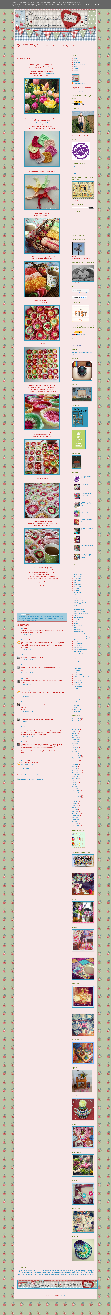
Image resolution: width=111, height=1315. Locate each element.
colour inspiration (45, 616)
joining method (34, 618)
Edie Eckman (77, 578)
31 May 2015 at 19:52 (27, 673)
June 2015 (75, 782)
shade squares (78, 697)
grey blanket (77, 670)
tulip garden (33, 620)
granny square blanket (80, 664)
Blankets (76, 60)
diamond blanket (78, 653)
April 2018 (75, 735)
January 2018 (76, 739)
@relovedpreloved (49, 73)
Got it (97, 4)
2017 (75, 169)
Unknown (24, 639)
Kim (22, 665)
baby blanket (33, 616)
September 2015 (76, 776)
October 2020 (76, 721)
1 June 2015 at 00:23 (27, 684)
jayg (75, 678)
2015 (75, 173)
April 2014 (75, 809)
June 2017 (75, 747)
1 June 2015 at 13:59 (27, 721)
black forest (77, 619)
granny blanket (78, 662)
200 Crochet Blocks (79, 568)
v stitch (75, 707)
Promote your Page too (77, 345)
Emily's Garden (78, 580)
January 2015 (76, 793)
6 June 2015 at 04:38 (27, 765)
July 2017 (74, 745)
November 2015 (76, 772)
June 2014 (75, 805)
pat (22, 628)
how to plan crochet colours (81, 676)
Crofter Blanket (78, 576)
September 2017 (76, 743)
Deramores (68, 1271)
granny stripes (77, 668)
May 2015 (74, 784)
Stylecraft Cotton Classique (81, 607)
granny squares (78, 666)
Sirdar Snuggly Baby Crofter (81, 603)
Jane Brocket (77, 592)
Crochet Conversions (79, 64)
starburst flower (42, 618)
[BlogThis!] (24, 614)
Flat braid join (77, 584)
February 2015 (76, 790)
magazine (24, 1276)
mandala (76, 688)
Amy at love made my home (29, 716)
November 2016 (76, 756)
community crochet (79, 631)
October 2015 (76, 774)
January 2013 (76, 819)
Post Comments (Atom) (31, 775)
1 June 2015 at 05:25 (27, 696)
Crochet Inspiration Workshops (40, 1274)
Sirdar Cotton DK (78, 601)
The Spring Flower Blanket (81, 613)
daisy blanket (77, 651)
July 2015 (74, 780)
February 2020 (76, 723)
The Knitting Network (79, 611)
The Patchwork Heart (80, 83)
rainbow (68, 1272)
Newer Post (21, 772)
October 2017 (76, 741)
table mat (76, 705)
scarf (75, 695)
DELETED (24, 760)
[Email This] (22, 614)
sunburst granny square (24, 620)
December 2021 (76, 719)
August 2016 (75, 760)
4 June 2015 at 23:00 (27, 755)
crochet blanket (26, 618)
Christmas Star (78, 574)
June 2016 (75, 764)
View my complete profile (79, 91)
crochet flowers (78, 647)
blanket (38, 616)
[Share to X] (25, 614)
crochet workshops (71, 1274)
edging (75, 658)
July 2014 (74, 803)
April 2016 (75, 768)
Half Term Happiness (86, 537)
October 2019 (76, 725)
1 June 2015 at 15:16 (27, 736)
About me (76, 58)
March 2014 (75, 811)
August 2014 (75, 801)
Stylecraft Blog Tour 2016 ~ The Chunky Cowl (86, 504)
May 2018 (74, 733)
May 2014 (74, 807)
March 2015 (75, 788)
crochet (20, 618)
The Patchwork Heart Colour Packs (86, 511)
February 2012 (76, 825)
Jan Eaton (76, 590)
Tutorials (76, 68)
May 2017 (74, 749)
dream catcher (78, 655)
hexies (75, 672)
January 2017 (76, 754)
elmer (39, 1276)
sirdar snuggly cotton (79, 699)
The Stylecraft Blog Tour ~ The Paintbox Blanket (86, 556)
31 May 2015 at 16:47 (27, 634)
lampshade (77, 684)
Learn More (89, 4)
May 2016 (74, 766)
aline (22, 655)
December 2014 (76, 795)
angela (23, 678)
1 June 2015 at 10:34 (27, 711)
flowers (75, 660)
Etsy (75, 582)
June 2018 (75, 731)
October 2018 (76, 729)
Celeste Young (78, 570)
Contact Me (77, 62)
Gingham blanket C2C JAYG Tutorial (87, 494)
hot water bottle (78, 674)
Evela (22, 701)
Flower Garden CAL (79, 586)
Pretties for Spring (86, 485)
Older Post (63, 772)
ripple (75, 692)
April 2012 (75, 821)
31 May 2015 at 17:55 (27, 659)
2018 (75, 167)
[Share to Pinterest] (29, 614)
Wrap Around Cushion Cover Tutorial (87, 529)
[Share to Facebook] (27, 614)
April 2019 (75, 727)
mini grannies (77, 690)
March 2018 (75, 737)
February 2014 (76, 813)
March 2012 (75, 823)
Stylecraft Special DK (42, 122)
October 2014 (76, 799)
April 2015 (75, 786)
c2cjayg (76, 623)
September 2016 (76, 758)
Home (42, 772)
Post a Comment (24, 768)
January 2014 (76, 815)
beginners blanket (78, 617)
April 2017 (75, 751)
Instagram (76, 588)
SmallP (23, 726)
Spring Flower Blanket (80, 605)
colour (75, 627)
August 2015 (75, 778)
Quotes (76, 70)
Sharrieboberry (25, 690)
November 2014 (76, 797)
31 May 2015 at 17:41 (27, 649)
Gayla (23, 742)
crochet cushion (78, 645)
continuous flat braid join (80, 633)
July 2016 (74, 762)
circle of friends (78, 625)
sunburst (61, 618)
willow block (77, 711)
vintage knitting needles (80, 709)
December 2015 (76, 770)
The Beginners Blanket (87, 545)
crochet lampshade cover (80, 649)
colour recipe (77, 629)
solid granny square (79, 701)
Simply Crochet (75, 1272)
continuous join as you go (56, 616)
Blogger (63, 1295)
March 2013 (75, 817)
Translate (84, 292)
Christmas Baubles (79, 572)
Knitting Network (78, 594)
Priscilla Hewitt (77, 599)
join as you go (77, 680)
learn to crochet (78, 686)
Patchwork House (78, 596)
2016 (75, 171)
